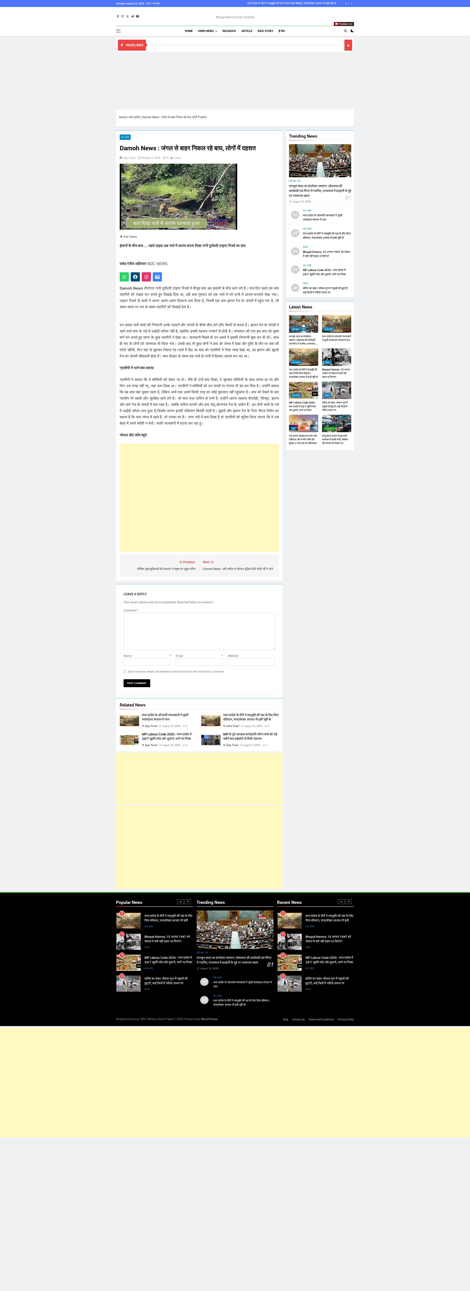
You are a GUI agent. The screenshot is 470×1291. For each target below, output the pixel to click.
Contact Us (298, 1019)
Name (147, 656)
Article (246, 31)
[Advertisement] (235, 80)
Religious (229, 31)
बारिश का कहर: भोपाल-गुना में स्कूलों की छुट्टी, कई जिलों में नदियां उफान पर (335, 406)
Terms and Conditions (321, 1019)
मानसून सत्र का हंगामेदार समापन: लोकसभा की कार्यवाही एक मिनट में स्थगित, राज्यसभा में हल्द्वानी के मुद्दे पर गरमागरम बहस (320, 191)
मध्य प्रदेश (134, 117)
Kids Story (265, 31)
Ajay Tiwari (130, 158)
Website (233, 656)
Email (199, 656)
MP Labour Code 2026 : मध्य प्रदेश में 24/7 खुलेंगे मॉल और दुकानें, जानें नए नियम (302, 406)
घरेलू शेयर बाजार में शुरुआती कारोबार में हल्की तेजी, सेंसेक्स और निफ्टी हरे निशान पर (335, 439)
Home (189, 31)
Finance (329, 428)
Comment (131, 610)
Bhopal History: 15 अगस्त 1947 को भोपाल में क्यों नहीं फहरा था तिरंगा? (299, 3)
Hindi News (206, 31)
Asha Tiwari (232, 726)
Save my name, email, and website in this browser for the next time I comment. (176, 671)
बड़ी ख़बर (292, 181)
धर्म (293, 428)
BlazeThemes (209, 1019)
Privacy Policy (346, 1019)
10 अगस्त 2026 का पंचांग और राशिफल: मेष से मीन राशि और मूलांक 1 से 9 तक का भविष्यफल (303, 439)
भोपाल (305, 247)
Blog (285, 1019)
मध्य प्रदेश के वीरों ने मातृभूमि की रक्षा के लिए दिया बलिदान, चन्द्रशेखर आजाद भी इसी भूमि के (303, 373)
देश (299, 181)
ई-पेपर (282, 31)
